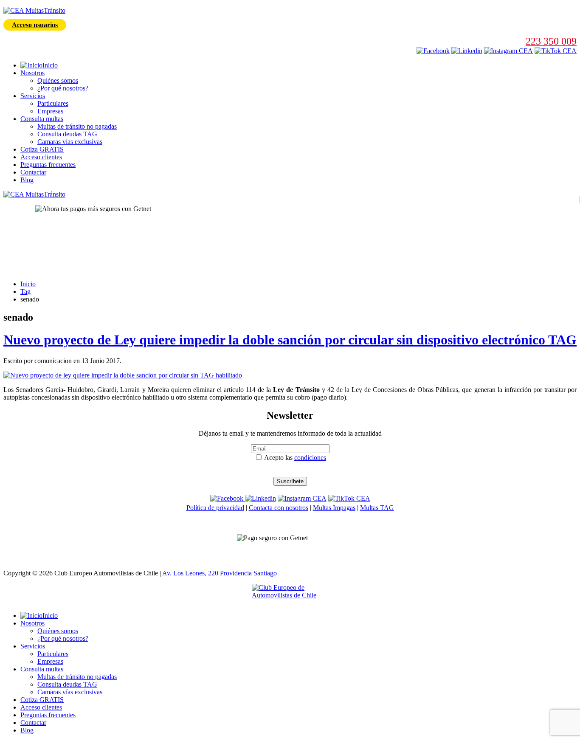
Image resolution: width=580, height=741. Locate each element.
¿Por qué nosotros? (62, 88)
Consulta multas (41, 118)
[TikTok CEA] (556, 50)
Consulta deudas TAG (67, 134)
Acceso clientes (41, 157)
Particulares (52, 103)
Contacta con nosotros (278, 507)
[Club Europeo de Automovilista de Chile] (290, 594)
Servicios (32, 95)
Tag (25, 291)
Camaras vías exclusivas (69, 141)
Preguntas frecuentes (48, 164)
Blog (27, 179)
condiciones (310, 457)
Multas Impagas (334, 507)
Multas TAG (377, 507)
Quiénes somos (57, 80)
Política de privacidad (215, 507)
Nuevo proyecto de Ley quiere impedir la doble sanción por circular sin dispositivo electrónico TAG (290, 339)
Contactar (33, 172)
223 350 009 (551, 41)
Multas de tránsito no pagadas (77, 126)
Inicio (28, 283)
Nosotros (32, 72)
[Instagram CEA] (466, 50)
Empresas (50, 111)
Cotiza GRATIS (42, 149)
